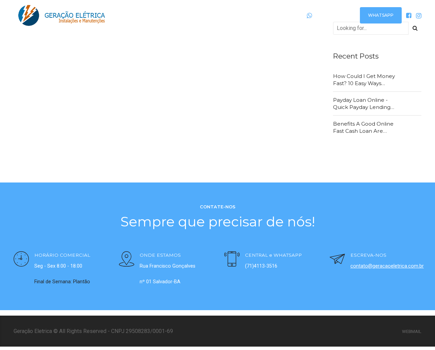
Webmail (411, 331)
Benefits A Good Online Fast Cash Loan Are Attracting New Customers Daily (363, 128)
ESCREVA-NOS (368, 255)
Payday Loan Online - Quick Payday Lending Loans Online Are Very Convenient (362, 104)
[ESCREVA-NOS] (337, 260)
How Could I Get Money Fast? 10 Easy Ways (364, 79)
